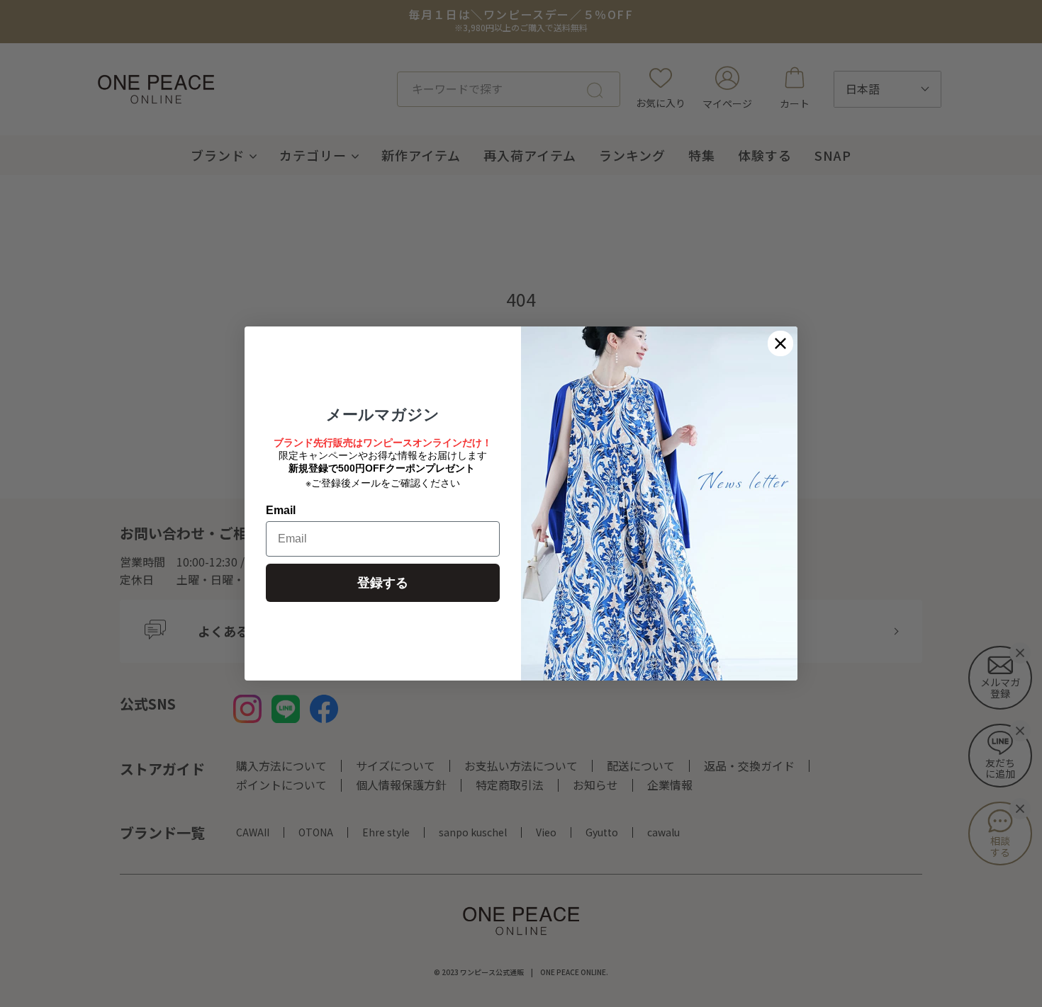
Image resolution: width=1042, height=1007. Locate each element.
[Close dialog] (780, 343)
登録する (382, 583)
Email (281, 510)
